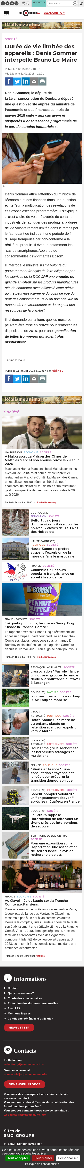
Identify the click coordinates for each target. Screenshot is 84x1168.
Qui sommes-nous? (21, 993)
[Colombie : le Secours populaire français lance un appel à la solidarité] (15, 571)
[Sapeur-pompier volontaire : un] (15, 795)
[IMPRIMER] (42, 81)
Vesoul (36, 712)
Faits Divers (55, 744)
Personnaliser (68, 1158)
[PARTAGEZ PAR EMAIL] (34, 81)
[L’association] (15, 673)
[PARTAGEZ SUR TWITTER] (17, 81)
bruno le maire (16, 359)
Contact (13, 988)
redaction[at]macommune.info (24, 1064)
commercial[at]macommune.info (25, 1074)
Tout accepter (17, 1158)
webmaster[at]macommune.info (25, 1114)
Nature (52, 692)
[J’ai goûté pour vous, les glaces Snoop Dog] (42, 599)
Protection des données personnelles (33, 1003)
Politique (38, 544)
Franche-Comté (16, 619)
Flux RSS (14, 1008)
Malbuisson (13, 452)
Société (11, 39)
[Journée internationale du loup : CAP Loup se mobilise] (15, 698)
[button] (75, 3)
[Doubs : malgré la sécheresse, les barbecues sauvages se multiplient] (15, 746)
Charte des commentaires (25, 998)
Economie (31, 452)
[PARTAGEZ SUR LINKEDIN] (25, 81)
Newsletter (19, 1027)
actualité (54, 667)
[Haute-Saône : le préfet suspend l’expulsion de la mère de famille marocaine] (15, 547)
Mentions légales (19, 1013)
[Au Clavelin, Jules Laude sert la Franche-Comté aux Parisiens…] (42, 876)
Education (38, 516)
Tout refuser (43, 1158)
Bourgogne (39, 512)
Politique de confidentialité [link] (42, 1163)
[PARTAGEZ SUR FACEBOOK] (9, 81)
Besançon (38, 667)
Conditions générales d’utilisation (30, 1018)
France (36, 565)
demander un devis (24, 1084)
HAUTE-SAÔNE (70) (43, 541)
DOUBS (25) (38, 692)
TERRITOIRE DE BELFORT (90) (49, 835)
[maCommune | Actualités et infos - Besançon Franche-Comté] (29, 13)
